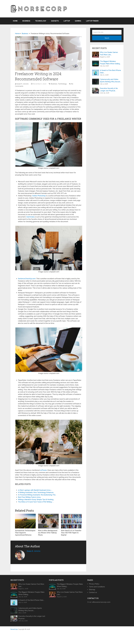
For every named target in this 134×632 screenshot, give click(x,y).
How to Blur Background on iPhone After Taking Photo (47, 532)
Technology (40, 21)
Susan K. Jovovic (22, 84)
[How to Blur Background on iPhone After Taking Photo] (48, 521)
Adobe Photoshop (39, 196)
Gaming (78, 21)
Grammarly (30, 217)
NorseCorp (14, 629)
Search (107, 38)
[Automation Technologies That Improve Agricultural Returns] (25, 521)
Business (26, 21)
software (43, 470)
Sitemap (92, 589)
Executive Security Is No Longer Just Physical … (109, 89)
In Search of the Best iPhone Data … (110, 71)
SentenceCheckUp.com (27, 279)
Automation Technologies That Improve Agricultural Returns (25, 532)
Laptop (67, 21)
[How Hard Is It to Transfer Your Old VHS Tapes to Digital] (71, 521)
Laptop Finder (92, 21)
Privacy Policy (94, 584)
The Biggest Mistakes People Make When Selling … (110, 62)
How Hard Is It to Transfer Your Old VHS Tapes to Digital (71, 532)
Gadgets (55, 21)
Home (15, 21)
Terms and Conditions (97, 587)
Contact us (93, 592)
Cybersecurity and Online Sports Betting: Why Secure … (110, 80)
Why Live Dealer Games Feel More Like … (109, 53)
